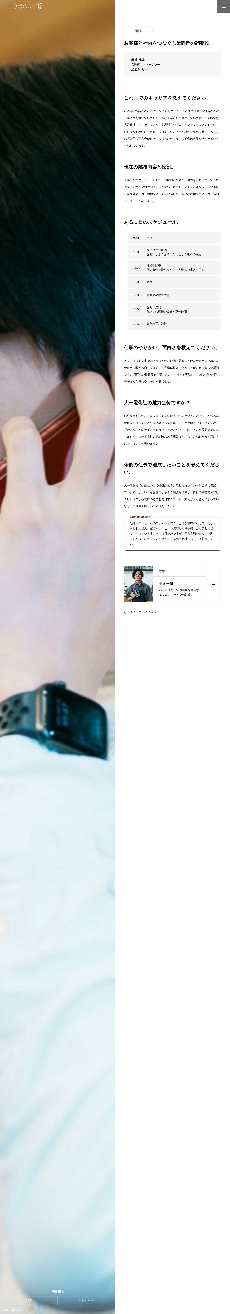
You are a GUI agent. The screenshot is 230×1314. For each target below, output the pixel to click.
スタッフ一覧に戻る (143, 612)
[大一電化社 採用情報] (26, 6)
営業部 (138, 30)
